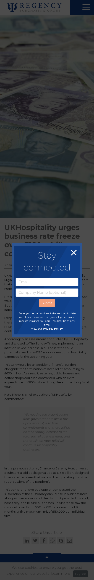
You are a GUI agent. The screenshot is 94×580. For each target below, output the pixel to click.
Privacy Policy (53, 328)
